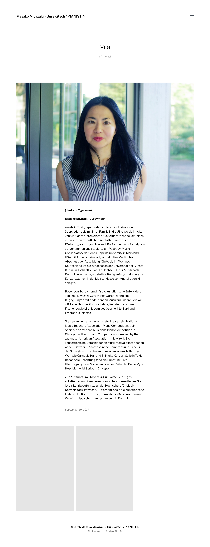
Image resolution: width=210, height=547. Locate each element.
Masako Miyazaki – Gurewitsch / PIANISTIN (110, 527)
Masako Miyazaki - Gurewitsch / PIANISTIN (50, 16)
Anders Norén (114, 531)
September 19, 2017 (77, 409)
